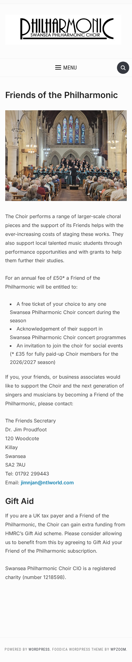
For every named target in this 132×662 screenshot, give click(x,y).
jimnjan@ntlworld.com (47, 482)
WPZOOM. (119, 649)
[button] (66, 67)
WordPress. (40, 649)
